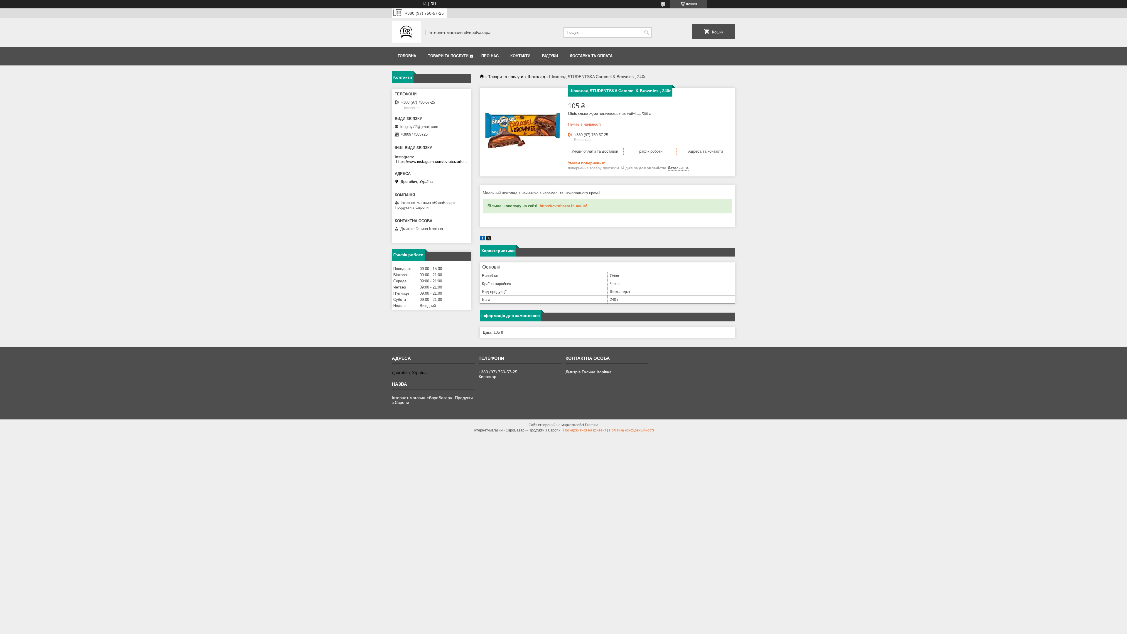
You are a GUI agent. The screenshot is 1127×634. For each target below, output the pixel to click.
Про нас (490, 56)
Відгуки (550, 56)
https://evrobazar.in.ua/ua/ (563, 206)
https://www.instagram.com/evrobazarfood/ (432, 161)
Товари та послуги (448, 56)
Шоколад (536, 76)
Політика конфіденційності (631, 430)
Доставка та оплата (591, 56)
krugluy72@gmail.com (419, 126)
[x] (488, 239)
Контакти (520, 56)
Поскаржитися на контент (584, 430)
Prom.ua (591, 425)
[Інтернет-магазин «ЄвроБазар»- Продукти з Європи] (406, 32)
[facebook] (482, 239)
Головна (407, 56)
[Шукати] (646, 32)
